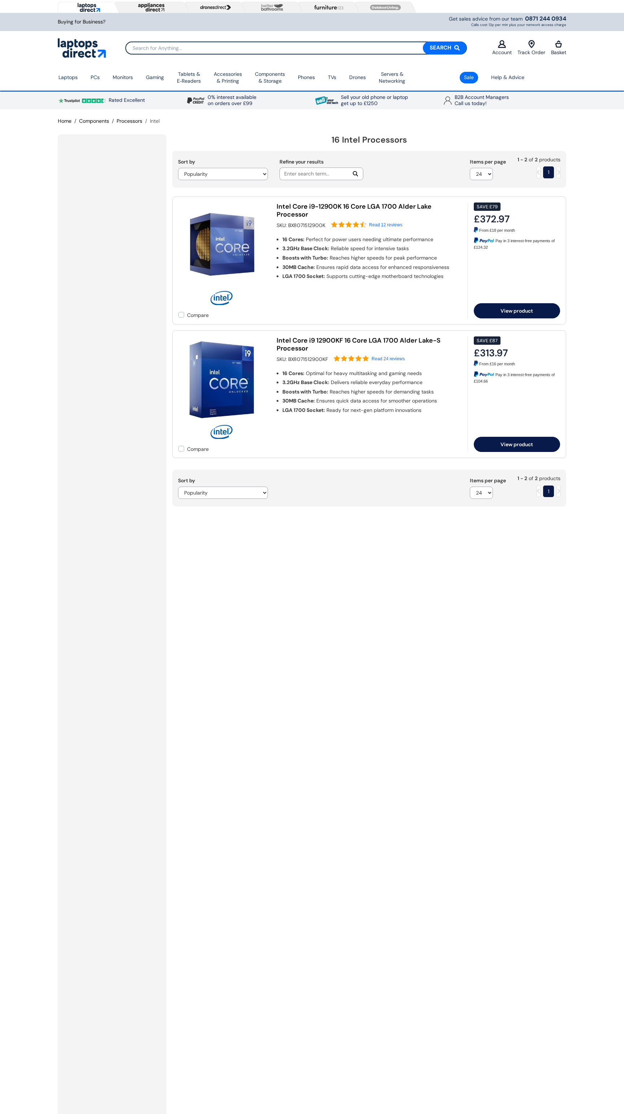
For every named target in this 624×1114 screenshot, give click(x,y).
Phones (306, 77)
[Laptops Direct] (87, 7)
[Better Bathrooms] (270, 7)
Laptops (68, 77)
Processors (129, 121)
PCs (95, 77)
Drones (357, 77)
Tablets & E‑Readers (189, 77)
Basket (558, 52)
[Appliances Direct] (150, 7)
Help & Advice (507, 77)
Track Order (531, 52)
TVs (332, 77)
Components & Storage (270, 77)
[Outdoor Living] (384, 7)
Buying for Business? (81, 22)
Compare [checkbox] (198, 315)
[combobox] (296, 48)
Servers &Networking (392, 77)
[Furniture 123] (327, 7)
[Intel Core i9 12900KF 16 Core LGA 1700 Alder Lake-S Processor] (221, 421)
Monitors (123, 77)
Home (65, 121)
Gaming (155, 77)
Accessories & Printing (228, 77)
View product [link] (516, 311)
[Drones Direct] (214, 7)
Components (94, 121)
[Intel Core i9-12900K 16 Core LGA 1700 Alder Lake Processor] (221, 287)
